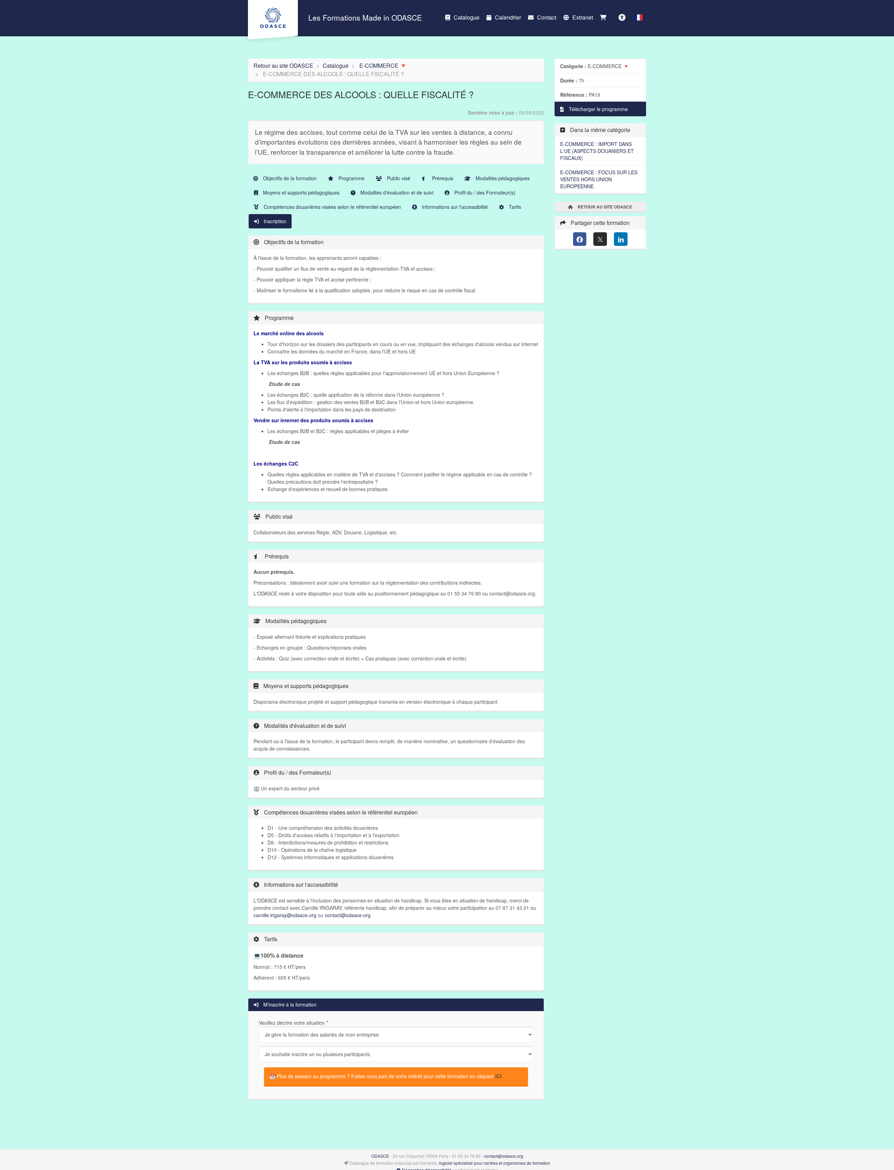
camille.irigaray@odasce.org (285, 915)
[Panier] (604, 17)
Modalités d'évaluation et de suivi (396, 192)
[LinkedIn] (621, 239)
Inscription (274, 221)
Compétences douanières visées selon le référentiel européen (331, 206)
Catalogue (466, 17)
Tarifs (514, 206)
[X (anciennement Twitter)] (600, 239)
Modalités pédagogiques (502, 178)
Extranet (582, 17)
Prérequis (442, 178)
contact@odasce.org (348, 915)
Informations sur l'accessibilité (454, 206)
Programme (351, 178)
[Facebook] (580, 239)
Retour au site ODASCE (283, 65)
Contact (546, 17)
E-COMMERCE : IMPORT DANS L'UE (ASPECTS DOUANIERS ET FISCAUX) (597, 150)
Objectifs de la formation (289, 178)
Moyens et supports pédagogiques (300, 192)
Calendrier (508, 17)
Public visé (398, 178)
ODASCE (380, 1156)
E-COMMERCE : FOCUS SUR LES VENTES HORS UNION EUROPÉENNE (598, 179)
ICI (498, 1076)
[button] (638, 17)
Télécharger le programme (597, 108)
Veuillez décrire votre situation (292, 1022)
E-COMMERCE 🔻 (383, 65)
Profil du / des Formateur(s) (484, 192)
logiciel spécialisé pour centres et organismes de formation (494, 1163)
